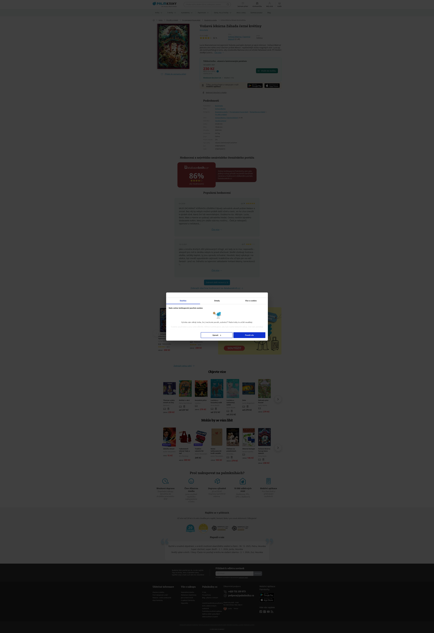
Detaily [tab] (217, 301)
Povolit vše (249, 335)
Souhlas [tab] (183, 301)
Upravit (215, 335)
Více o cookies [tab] (251, 301)
